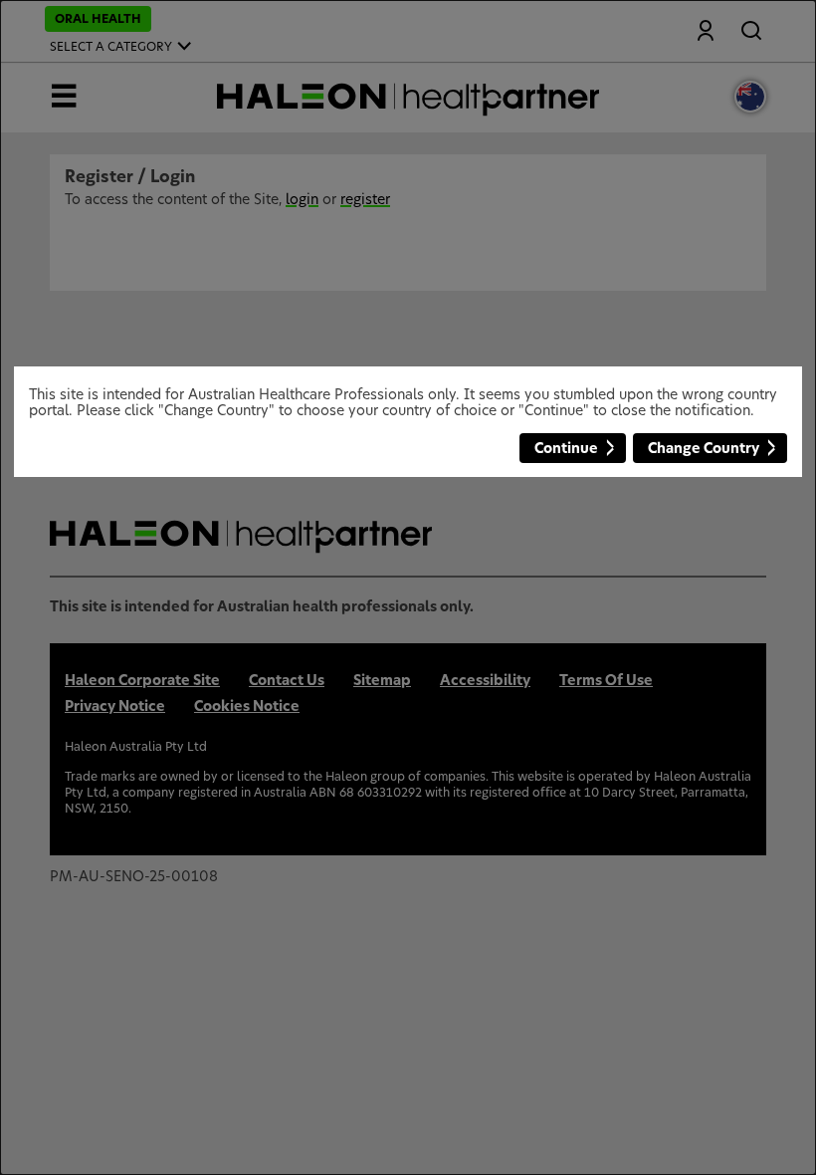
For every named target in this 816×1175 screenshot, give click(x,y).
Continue (566, 449)
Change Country (703, 449)
